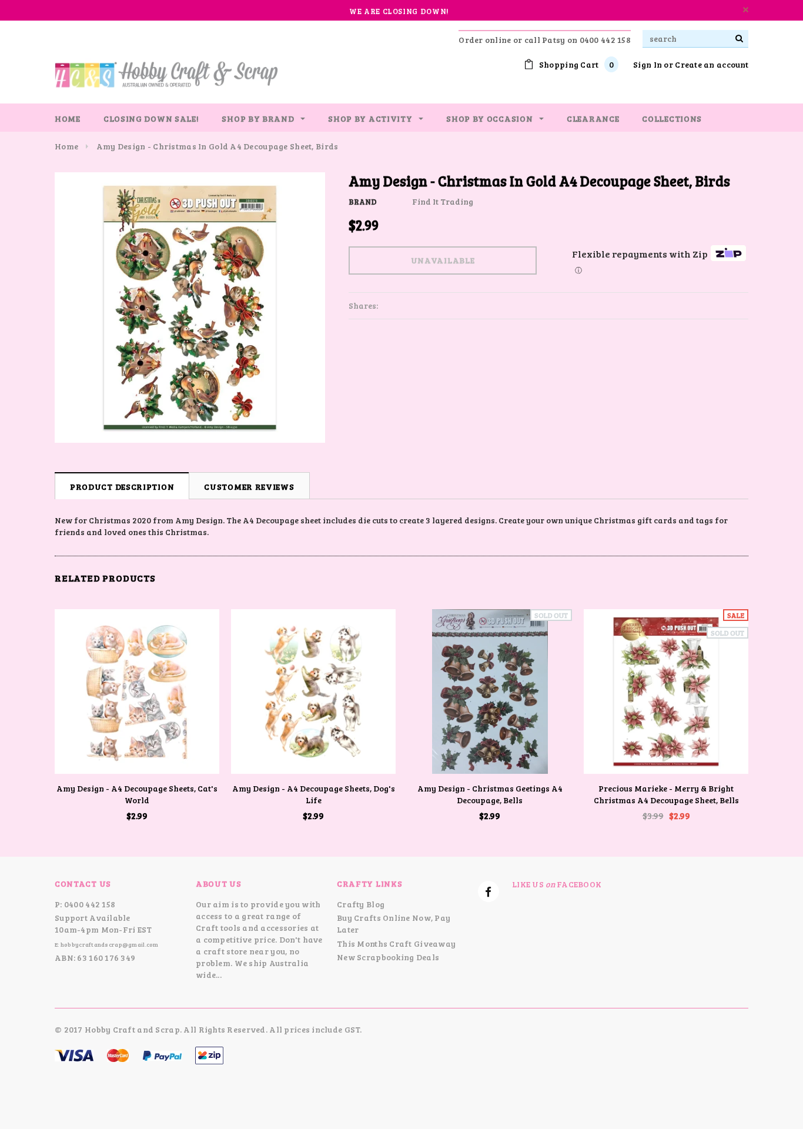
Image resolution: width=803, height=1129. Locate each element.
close (745, 9)
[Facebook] (488, 891)
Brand (363, 201)
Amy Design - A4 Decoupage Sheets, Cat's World (137, 794)
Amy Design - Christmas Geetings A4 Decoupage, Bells (490, 794)
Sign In (647, 64)
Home (66, 146)
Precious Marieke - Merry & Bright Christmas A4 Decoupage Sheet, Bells (666, 794)
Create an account (711, 64)
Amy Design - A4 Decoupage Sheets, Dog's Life (313, 794)
